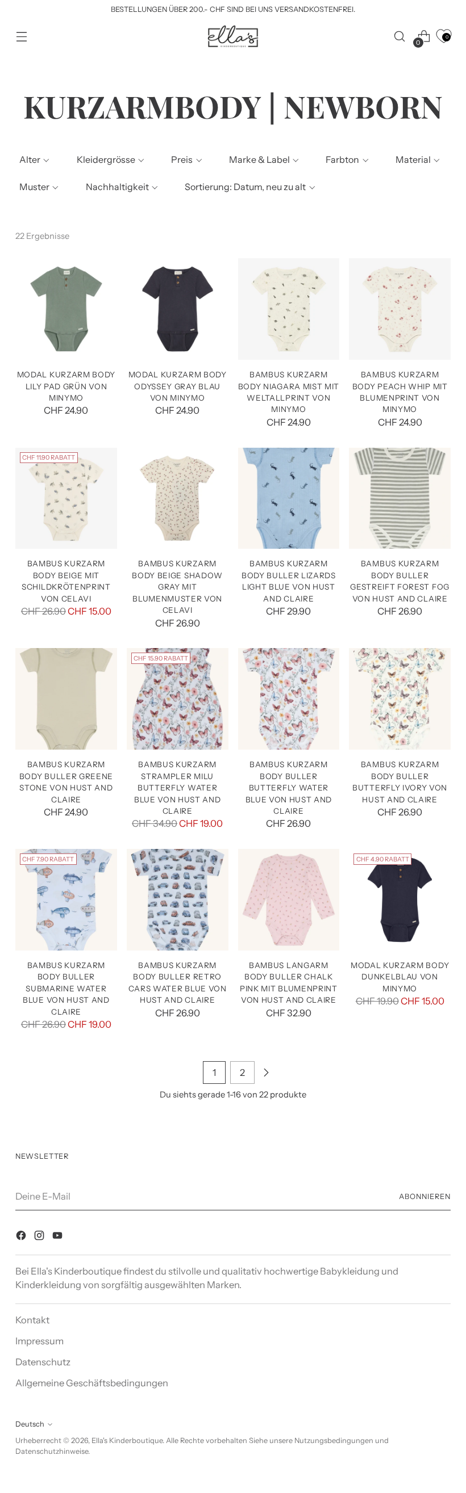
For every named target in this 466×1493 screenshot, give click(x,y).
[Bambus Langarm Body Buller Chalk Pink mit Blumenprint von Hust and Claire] (289, 900)
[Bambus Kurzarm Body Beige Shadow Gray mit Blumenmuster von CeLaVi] (177, 498)
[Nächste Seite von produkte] (266, 1072)
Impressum (39, 1341)
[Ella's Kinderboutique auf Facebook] (22, 1237)
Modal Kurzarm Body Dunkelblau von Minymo (400, 977)
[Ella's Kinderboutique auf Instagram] (40, 1237)
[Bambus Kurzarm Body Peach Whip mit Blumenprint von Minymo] (400, 309)
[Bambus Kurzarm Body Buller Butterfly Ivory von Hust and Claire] (400, 699)
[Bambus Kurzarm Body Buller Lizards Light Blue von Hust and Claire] (289, 498)
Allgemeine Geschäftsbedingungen (91, 1383)
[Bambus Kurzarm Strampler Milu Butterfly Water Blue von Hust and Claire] (177, 699)
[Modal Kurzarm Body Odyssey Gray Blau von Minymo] (177, 309)
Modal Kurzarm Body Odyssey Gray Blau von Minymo (177, 386)
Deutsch (29, 1424)
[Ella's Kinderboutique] (233, 36)
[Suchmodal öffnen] (399, 36)
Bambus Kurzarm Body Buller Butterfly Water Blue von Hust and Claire (289, 787)
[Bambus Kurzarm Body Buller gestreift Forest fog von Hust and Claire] (400, 498)
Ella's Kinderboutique (127, 1440)
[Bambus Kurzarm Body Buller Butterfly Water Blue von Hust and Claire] (289, 699)
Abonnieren (425, 1196)
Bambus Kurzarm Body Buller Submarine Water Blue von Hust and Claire (66, 988)
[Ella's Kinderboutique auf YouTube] (58, 1237)
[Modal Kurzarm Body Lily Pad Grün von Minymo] (66, 309)
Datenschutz (42, 1362)
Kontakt (32, 1320)
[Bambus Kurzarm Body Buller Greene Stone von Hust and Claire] (66, 699)
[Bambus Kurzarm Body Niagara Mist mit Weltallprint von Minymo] (289, 309)
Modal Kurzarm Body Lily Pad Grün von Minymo (66, 386)
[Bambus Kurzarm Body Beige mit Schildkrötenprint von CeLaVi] (66, 498)
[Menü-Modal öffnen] (21, 36)
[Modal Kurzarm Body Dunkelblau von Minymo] (400, 900)
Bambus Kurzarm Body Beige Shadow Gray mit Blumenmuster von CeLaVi (177, 587)
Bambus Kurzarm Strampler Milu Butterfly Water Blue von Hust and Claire (177, 787)
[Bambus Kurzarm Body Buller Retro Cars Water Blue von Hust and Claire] (177, 900)
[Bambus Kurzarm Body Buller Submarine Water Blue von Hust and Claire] (66, 900)
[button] (33, 159)
